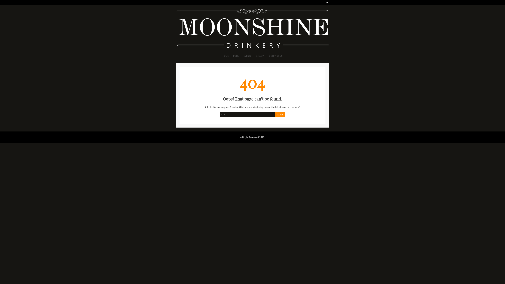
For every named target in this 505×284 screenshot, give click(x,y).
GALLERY (260, 55)
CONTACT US (275, 55)
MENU (236, 55)
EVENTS (247, 55)
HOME (226, 55)
